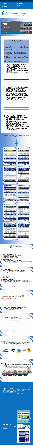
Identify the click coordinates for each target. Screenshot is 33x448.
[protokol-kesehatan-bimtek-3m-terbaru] (23, 422)
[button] (30, 424)
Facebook (20, 5)
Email (4, 5)
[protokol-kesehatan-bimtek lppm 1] (23, 442)
